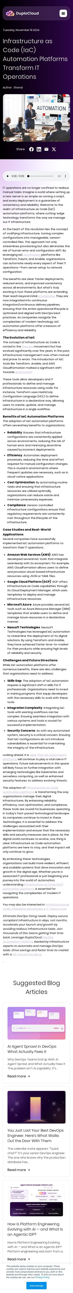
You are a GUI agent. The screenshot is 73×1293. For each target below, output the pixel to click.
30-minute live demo (27, 954)
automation (32, 255)
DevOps (27, 346)
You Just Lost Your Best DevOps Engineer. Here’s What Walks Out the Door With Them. (35, 1135)
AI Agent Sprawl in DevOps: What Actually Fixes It (32, 1049)
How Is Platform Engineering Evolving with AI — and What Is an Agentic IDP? (35, 1229)
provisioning (46, 296)
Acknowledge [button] (36, 1285)
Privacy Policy (42, 1277)
